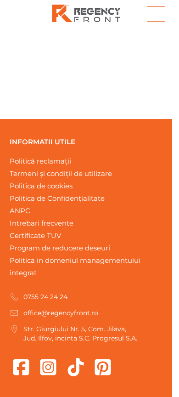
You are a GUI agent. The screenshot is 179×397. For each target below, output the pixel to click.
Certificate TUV (35, 235)
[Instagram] (48, 367)
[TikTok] (75, 367)
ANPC (20, 210)
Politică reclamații (40, 161)
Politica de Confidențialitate (57, 198)
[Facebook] (21, 367)
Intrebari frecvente (41, 223)
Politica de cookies (41, 185)
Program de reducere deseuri (60, 248)
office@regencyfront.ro (60, 313)
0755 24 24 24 (45, 297)
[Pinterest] (102, 367)
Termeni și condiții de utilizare (61, 173)
